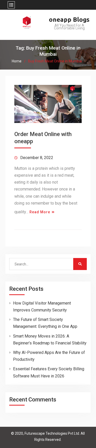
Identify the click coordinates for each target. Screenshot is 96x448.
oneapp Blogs (69, 19)
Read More (39, 212)
